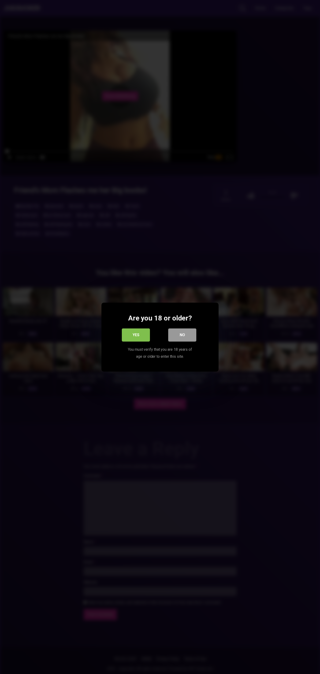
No (182, 334)
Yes (136, 334)
